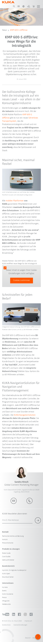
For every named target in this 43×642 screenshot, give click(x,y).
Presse (4, 597)
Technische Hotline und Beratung (13, 536)
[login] (29, 6)
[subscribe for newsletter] (38, 520)
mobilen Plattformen (15, 201)
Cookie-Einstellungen (20, 625)
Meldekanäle (6, 604)
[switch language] (23, 6)
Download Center (8, 577)
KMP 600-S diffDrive (18, 30)
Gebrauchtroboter (8, 560)
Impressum (28, 621)
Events (4, 591)
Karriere (5, 587)
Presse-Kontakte (7, 543)
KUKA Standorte (7, 594)
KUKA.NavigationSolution (25, 415)
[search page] (14, 6)
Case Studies (6, 557)
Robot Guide (6, 553)
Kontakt (5, 539)
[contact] (18, 6)
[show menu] (38, 6)
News (4, 30)
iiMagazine (5, 601)
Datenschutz (6, 625)
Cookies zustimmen (21, 280)
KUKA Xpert (6, 574)
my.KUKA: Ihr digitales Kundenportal (14, 570)
